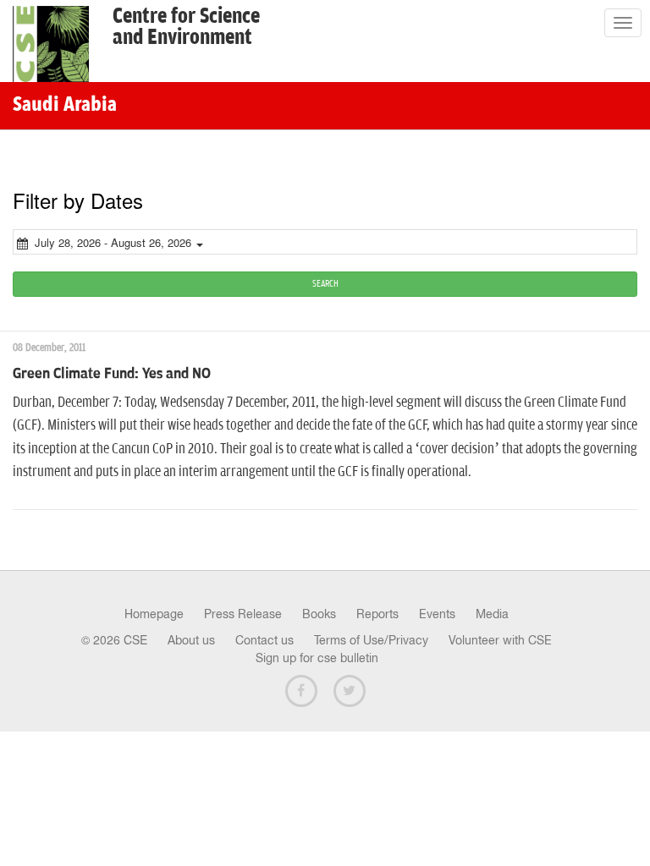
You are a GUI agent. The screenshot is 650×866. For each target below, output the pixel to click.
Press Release (243, 614)
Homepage (154, 614)
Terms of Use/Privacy (371, 640)
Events (437, 614)
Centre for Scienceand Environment (186, 27)
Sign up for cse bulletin (317, 658)
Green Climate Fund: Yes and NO (112, 373)
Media (492, 614)
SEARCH (325, 283)
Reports (377, 614)
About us (191, 640)
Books (319, 614)
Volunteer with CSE (500, 640)
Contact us (264, 640)
